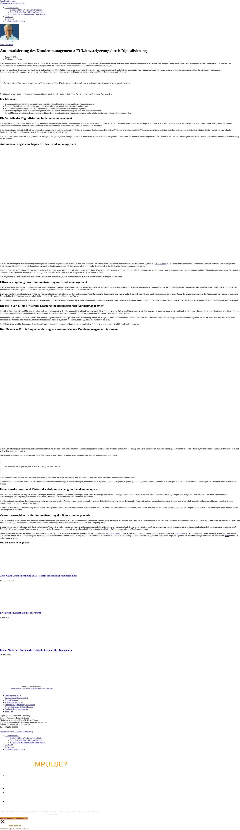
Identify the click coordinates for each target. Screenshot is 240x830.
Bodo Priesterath (6, 45)
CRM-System (160, 264)
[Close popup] (2, 822)
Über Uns (9, 745)
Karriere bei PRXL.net (14, 702)
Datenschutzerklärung (24, 731)
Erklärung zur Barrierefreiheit (16, 698)
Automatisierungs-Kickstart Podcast (19, 707)
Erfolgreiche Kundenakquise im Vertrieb (21, 612)
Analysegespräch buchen (15, 749)
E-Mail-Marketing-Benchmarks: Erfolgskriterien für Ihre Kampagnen (36, 650)
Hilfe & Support (11, 700)
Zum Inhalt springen (8, 1)
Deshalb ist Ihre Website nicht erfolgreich (26, 738)
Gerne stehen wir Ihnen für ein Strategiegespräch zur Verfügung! (31, 688)
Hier (227, 536)
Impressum (4, 731)
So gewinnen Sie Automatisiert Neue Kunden (28, 742)
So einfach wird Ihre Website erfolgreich (26, 740)
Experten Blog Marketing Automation (20, 705)
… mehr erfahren (11, 736)
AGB (12, 731)
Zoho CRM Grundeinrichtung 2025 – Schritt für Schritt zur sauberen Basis (38, 575)
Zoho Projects (114, 533)
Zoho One (9, 711)
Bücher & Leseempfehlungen (16, 709)
